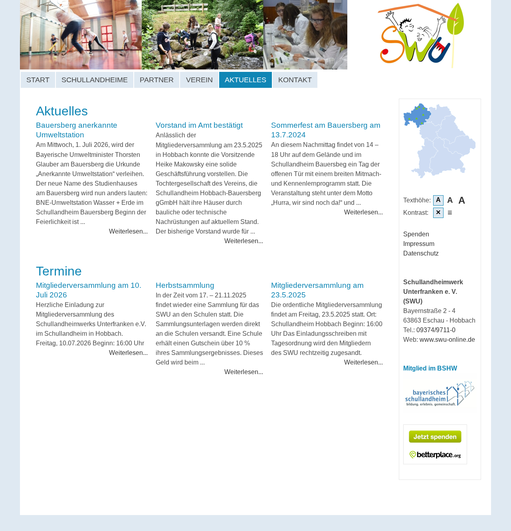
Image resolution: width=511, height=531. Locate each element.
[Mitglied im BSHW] (440, 411)
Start (38, 80)
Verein (199, 80)
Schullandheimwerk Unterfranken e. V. (216, 34)
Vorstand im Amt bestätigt (199, 125)
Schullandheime (94, 80)
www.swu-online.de (447, 339)
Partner (157, 80)
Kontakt (295, 80)
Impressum (418, 243)
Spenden (416, 234)
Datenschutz (421, 253)
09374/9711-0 (436, 330)
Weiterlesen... (128, 231)
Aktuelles (245, 80)
